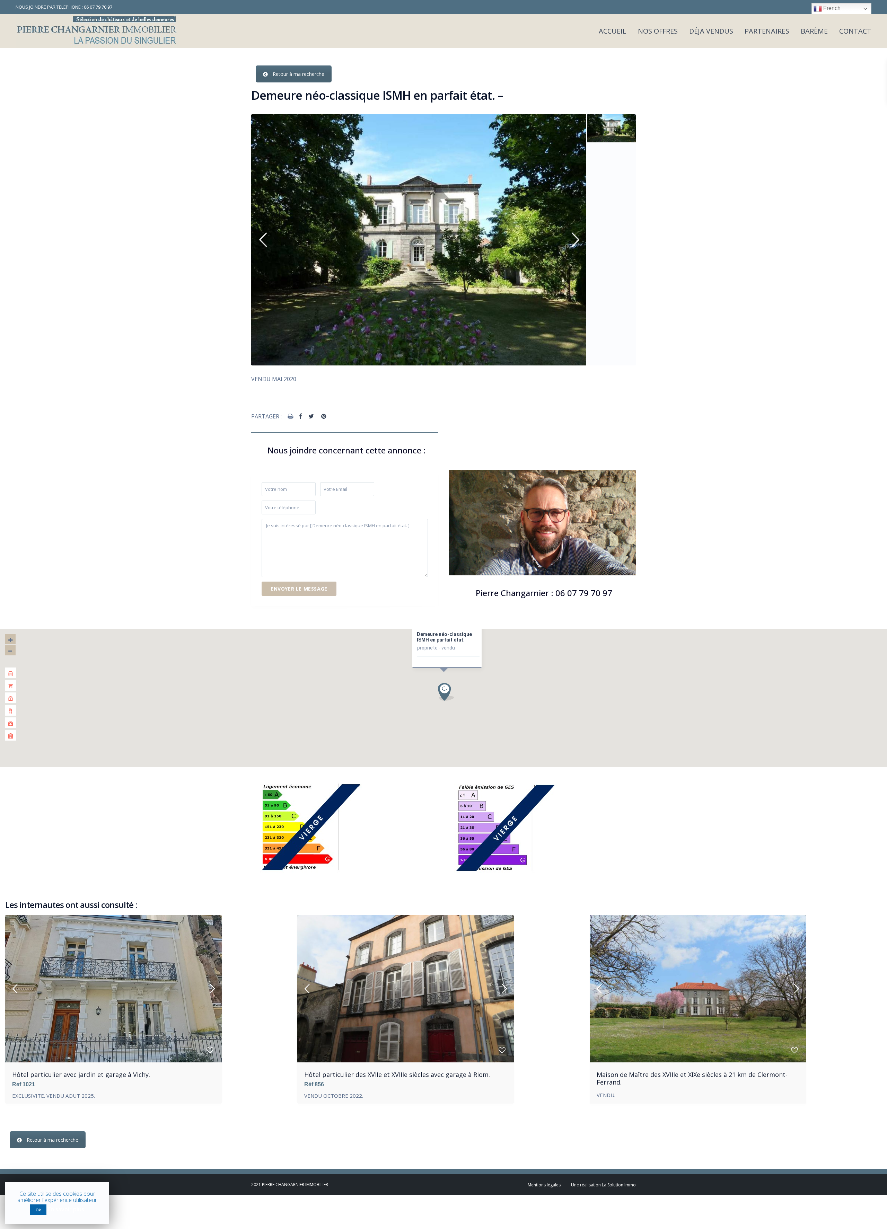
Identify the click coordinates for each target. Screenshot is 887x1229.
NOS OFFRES (658, 31)
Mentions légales (544, 1185)
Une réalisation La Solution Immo (603, 1185)
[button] (448, 691)
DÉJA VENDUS (711, 31)
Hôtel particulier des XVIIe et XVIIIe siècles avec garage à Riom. (397, 1074)
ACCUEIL (612, 31)
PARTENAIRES (767, 31)
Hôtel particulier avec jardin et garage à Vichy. (81, 1074)
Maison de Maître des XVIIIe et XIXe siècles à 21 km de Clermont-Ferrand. (692, 1078)
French (831, 8)
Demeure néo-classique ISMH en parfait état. (444, 637)
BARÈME (814, 31)
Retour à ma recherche (298, 74)
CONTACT (855, 31)
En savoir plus (66, 1209)
